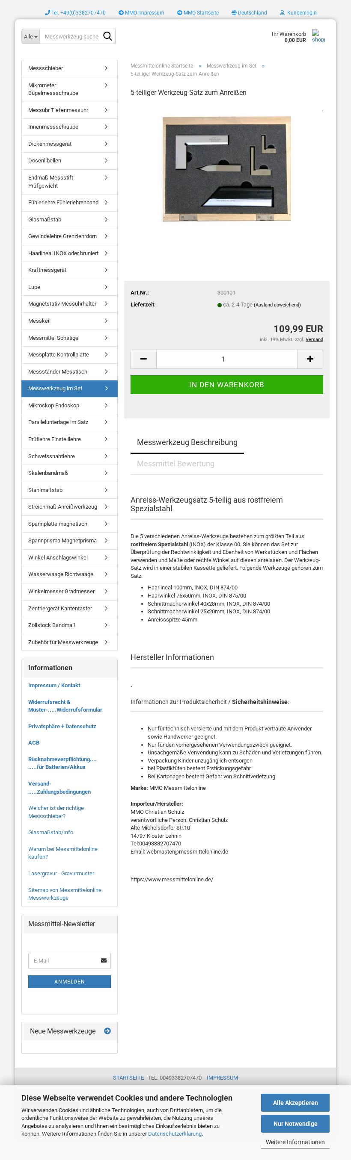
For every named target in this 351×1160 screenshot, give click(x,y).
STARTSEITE (128, 1078)
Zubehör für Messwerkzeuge (63, 642)
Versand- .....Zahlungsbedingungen (59, 787)
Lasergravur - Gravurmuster (61, 873)
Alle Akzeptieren (295, 1102)
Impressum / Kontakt (54, 685)
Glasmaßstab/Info (50, 832)
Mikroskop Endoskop (53, 405)
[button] (249, 12)
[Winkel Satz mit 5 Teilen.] (227, 169)
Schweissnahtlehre (51, 456)
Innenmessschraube (53, 127)
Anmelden (69, 982)
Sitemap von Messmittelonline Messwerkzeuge (64, 894)
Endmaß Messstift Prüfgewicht (50, 181)
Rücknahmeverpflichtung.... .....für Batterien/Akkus (62, 763)
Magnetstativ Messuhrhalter (62, 303)
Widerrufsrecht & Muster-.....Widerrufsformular (65, 706)
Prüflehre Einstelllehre (54, 439)
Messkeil (39, 321)
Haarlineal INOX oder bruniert (63, 253)
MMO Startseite (200, 13)
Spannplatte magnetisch (57, 524)
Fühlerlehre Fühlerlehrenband (63, 202)
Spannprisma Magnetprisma (62, 540)
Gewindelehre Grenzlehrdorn (62, 236)
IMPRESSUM (222, 1078)
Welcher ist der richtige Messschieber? (56, 812)
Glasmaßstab (44, 219)
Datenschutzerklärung (175, 1134)
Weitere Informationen (295, 1142)
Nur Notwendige (296, 1123)
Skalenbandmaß (48, 473)
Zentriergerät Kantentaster (60, 608)
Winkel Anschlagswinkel (58, 557)
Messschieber (45, 68)
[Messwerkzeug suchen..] (107, 36)
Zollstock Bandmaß (52, 625)
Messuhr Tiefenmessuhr (58, 110)
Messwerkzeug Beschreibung (187, 442)
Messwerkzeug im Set (55, 388)
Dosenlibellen (44, 160)
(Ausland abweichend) (277, 305)
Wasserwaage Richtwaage (60, 574)
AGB (33, 742)
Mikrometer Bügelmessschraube (53, 89)
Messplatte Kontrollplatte (58, 354)
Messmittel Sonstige (53, 338)
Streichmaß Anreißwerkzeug (62, 506)
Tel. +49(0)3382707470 (78, 13)
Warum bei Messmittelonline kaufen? (63, 853)
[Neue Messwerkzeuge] (107, 1031)
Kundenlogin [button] (301, 13)
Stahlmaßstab (45, 490)
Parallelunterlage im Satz (58, 422)
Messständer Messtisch (57, 371)
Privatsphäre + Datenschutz (62, 726)
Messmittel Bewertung (175, 463)
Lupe (34, 287)
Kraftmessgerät (47, 270)
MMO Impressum (144, 13)
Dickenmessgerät (49, 144)
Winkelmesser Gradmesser (61, 591)
